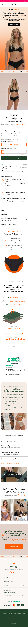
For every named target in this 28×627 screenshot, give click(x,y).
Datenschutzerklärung (13, 620)
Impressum (13, 623)
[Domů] (14, 4)
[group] (7, 510)
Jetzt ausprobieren (14, 24)
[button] (25, 4)
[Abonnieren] (22, 595)
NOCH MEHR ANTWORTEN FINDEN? (9, 463)
